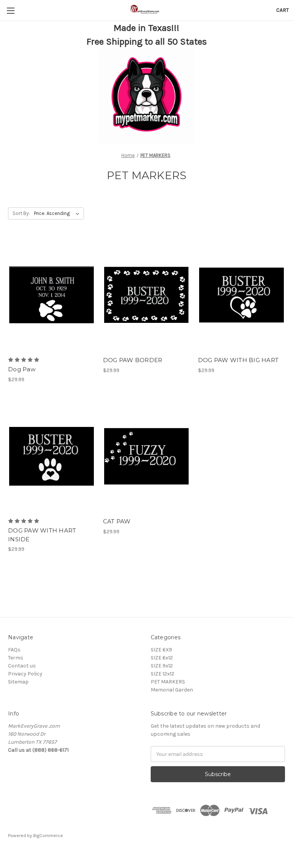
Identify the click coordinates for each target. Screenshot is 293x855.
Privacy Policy (25, 674)
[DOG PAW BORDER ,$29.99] (146, 295)
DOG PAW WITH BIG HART (238, 360)
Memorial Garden (172, 690)
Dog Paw (21, 369)
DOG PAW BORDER (133, 360)
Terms (15, 657)
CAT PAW (117, 521)
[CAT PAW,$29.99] (146, 456)
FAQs (14, 649)
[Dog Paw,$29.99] (51, 295)
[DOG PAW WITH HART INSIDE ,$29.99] (51, 456)
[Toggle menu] (10, 10)
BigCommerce (48, 835)
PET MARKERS (168, 682)
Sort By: (21, 213)
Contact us (22, 666)
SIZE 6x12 (162, 657)
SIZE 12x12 (162, 674)
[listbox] (58, 213)
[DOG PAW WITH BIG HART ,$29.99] (241, 295)
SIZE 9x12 (162, 666)
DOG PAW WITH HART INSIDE (42, 535)
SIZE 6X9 (161, 649)
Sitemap (18, 682)
